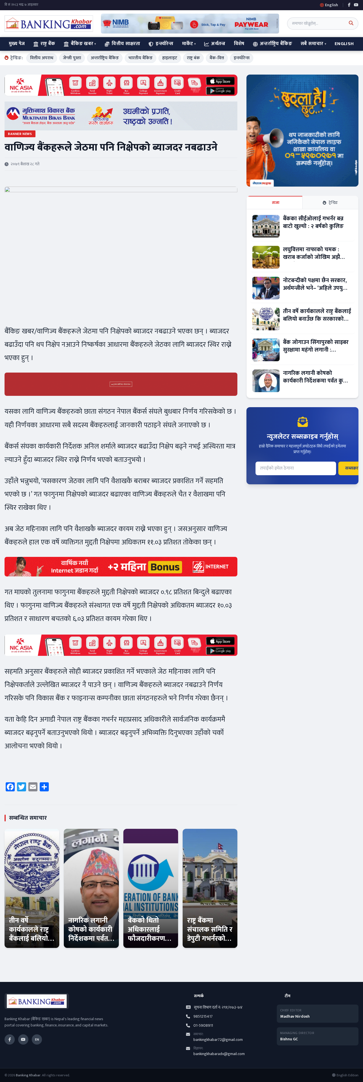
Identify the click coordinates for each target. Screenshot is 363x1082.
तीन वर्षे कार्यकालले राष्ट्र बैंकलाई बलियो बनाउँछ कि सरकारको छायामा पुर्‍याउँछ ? (32, 943)
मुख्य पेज (17, 44)
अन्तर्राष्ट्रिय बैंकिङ (276, 44)
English (344, 44)
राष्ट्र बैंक (48, 44)
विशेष (239, 44)
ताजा (276, 202)
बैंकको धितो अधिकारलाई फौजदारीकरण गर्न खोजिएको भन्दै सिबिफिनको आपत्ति (150, 943)
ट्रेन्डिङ (333, 202)
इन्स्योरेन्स (164, 44)
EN (37, 1039)
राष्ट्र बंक (193, 58)
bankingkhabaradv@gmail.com (219, 1054)
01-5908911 (203, 1025)
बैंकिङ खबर (82, 44)
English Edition (347, 1075)
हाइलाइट (169, 58)
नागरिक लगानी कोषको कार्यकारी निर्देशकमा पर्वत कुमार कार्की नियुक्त (90, 939)
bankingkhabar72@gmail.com (218, 1039)
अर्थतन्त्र (218, 44)
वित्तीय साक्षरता (126, 44)
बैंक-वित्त (217, 58)
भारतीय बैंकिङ (140, 58)
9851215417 (203, 1016)
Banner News (20, 134)
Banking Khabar (28, 1075)
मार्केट (187, 44)
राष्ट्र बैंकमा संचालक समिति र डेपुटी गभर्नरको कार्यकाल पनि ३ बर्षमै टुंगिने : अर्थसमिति (210, 943)
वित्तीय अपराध (41, 58)
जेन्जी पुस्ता (72, 58)
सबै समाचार (312, 44)
